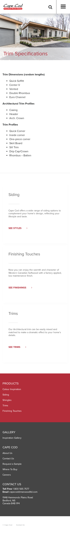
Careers (7, 474)
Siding (6, 394)
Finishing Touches (12, 411)
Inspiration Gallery (12, 437)
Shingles (7, 400)
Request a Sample (12, 464)
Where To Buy (10, 469)
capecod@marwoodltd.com (23, 491)
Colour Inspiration (12, 389)
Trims (5, 405)
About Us (7, 453)
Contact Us (8, 458)
